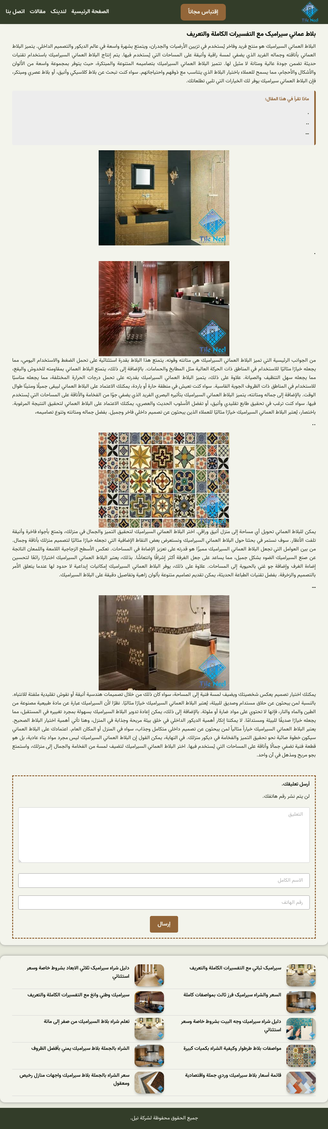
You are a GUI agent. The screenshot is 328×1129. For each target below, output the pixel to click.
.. (307, 123)
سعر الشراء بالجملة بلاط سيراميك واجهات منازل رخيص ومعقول (74, 1080)
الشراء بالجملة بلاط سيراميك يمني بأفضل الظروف (80, 1049)
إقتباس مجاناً (203, 12)
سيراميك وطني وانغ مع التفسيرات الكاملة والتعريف (78, 995)
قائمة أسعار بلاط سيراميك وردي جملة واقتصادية (233, 1076)
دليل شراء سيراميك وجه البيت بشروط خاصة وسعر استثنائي (231, 1026)
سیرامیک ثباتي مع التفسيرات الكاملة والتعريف (235, 968)
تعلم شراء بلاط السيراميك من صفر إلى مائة (86, 1022)
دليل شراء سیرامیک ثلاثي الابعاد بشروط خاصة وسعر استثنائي (78, 972)
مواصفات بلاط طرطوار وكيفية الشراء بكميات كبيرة (232, 1049)
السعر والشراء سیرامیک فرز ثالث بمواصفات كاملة (232, 995)
